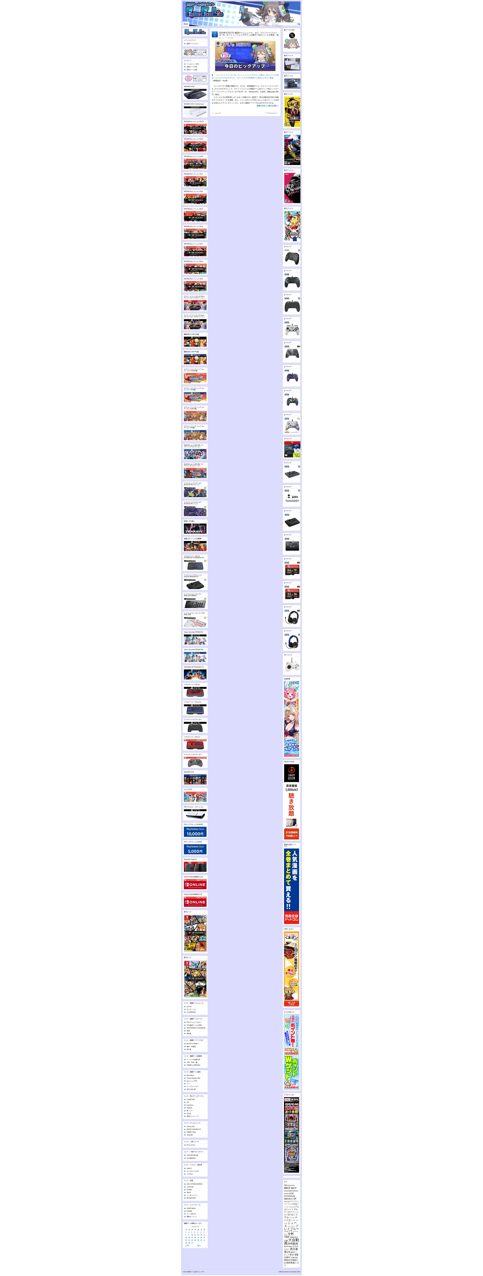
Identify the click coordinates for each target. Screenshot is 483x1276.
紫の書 (189, 1049)
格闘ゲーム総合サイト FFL (196, 1271)
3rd (285, 1185)
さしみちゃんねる (193, 1171)
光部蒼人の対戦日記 (193, 1065)
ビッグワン (291, 1226)
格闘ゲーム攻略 (192, 70)
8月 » (199, 1245)
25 (195, 1240)
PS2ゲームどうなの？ (194, 1022)
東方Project (288, 1246)
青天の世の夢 (191, 1089)
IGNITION (291, 1191)
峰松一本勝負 (191, 1046)
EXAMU (189, 1190)
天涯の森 (190, 1135)
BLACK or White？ (193, 1044)
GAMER (189, 1211)
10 (192, 1235)
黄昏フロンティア (193, 1116)
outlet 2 (189, 1168)
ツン (188, 1084)
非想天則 (294, 1258)
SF (294, 1198)
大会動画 (291, 1241)
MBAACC (288, 1199)
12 (198, 1235)
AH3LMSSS (290, 1185)
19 (198, 1237)
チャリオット (290, 1218)
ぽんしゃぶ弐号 (192, 1081)
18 (195, 1237)
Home (186, 24)
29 (186, 1243)
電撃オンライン (192, 1217)
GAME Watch (191, 1208)
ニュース (224, 38)
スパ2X (287, 1214)
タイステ (292, 1217)
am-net (189, 1006)
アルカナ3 (292, 1207)
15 (186, 1237)
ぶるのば (190, 1174)
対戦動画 (293, 1243)
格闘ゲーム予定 (192, 67)
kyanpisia (190, 1105)
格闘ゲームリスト (193, 44)
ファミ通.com (191, 1214)
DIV (188, 1102)
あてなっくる (191, 1009)
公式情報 (230, 38)
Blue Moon (190, 1075)
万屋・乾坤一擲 (192, 1062)
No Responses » (272, 113)
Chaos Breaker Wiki (193, 1078)
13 (201, 1235)
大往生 (189, 1113)
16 (189, 1237)
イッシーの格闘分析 (193, 1059)
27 (201, 1240)
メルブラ (288, 1231)
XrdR (288, 1201)
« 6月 (187, 1245)
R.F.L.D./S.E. (191, 1145)
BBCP (294, 1188)
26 (198, 1240)
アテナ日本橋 (292, 1204)
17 (192, 1237)
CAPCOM (190, 1187)
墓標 (188, 1031)
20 (201, 1237)
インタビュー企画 (193, 64)
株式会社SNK (191, 1198)
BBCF (287, 1187)
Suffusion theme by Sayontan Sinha (289, 1271)
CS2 (286, 1191)
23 (189, 1240)
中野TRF (289, 1235)
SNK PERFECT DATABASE (196, 1028)
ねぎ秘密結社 (191, 1158)
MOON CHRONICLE (194, 1129)
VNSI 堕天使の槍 (192, 1155)
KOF (291, 1193)
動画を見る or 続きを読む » (268, 106)
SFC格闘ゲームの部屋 (194, 1025)
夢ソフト (190, 1111)
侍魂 (292, 1237)
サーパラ (295, 1212)
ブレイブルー (291, 1227)
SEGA (189, 1192)
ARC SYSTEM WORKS (195, 1184)
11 (195, 1235)
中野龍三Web (191, 1132)
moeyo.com (191, 1126)
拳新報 (189, 1033)
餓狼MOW (288, 1260)
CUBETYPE (191, 1099)
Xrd (285, 1201)
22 (186, 1240)
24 (192, 1240)
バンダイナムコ (192, 1195)
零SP (292, 1255)
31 (192, 1243)
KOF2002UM (289, 1196)
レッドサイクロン (193, 1086)
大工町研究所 (191, 1012)
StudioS (189, 1108)
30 (189, 1243)
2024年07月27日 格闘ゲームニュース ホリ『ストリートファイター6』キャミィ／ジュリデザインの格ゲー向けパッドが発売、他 (249, 34)
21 (204, 1237)
